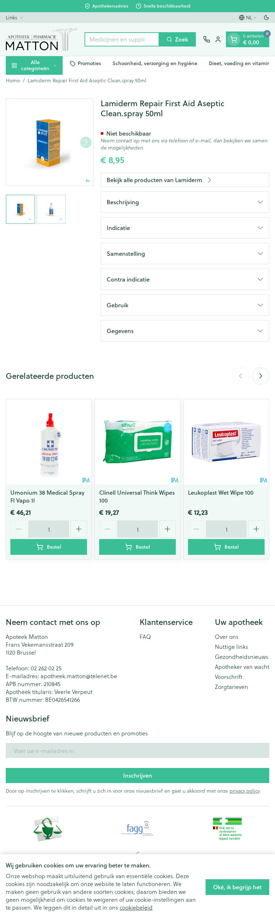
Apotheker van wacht (242, 667)
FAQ (145, 637)
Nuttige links (231, 647)
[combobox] (122, 39)
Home (13, 80)
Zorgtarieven (231, 687)
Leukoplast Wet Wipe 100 (221, 492)
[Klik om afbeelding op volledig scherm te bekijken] (49, 142)
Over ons (226, 637)
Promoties (89, 63)
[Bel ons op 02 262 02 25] (206, 39)
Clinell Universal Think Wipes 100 (137, 496)
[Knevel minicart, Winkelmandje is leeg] (233, 39)
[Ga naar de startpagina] (41, 39)
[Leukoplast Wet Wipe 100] (226, 441)
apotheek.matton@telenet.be (78, 676)
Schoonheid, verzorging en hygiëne (154, 63)
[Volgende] (86, 142)
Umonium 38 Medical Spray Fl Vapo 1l (47, 496)
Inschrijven (137, 775)
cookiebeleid (136, 907)
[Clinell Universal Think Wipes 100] (137, 441)
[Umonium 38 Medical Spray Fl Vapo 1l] (48, 441)
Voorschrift (228, 677)
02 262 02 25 (46, 668)
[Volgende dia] (260, 376)
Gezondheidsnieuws (241, 657)
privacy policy (244, 790)
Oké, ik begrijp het (237, 887)
